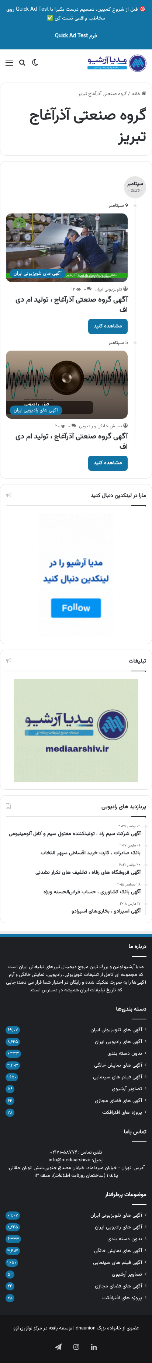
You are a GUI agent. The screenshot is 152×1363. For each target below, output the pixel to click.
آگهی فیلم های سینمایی (117, 1077)
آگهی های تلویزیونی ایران (116, 1030)
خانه (137, 94)
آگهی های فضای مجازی (118, 1101)
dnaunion (86, 1328)
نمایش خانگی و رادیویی (100, 426)
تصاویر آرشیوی (127, 1089)
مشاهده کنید (108, 326)
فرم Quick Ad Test (76, 36)
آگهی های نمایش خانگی (118, 1065)
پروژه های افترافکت (122, 1112)
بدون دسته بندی (124, 1053)
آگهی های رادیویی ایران (118, 1042)
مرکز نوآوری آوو (27, 1328)
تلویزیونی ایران (108, 289)
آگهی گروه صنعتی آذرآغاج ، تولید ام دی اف (71, 305)
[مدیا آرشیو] (116, 63)
